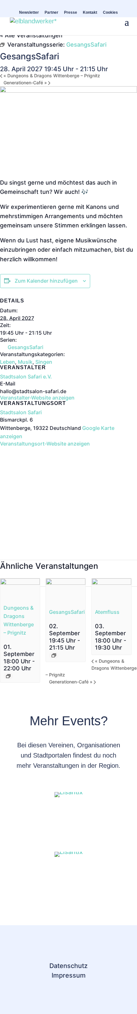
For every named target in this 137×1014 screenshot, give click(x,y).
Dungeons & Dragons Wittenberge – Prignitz (52, 75)
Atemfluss (107, 612)
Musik (25, 362)
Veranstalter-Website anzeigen (37, 397)
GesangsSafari (25, 347)
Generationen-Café (25, 82)
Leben (7, 362)
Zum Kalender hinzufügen (46, 281)
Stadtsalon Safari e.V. (26, 376)
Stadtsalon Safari (21, 412)
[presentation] (20, 582)
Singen (43, 362)
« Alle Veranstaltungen (31, 35)
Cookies (110, 13)
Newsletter (29, 13)
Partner (51, 13)
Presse (70, 13)
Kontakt (90, 13)
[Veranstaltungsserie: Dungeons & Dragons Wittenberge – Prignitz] (8, 676)
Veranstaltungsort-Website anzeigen (45, 443)
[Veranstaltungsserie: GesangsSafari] (54, 655)
